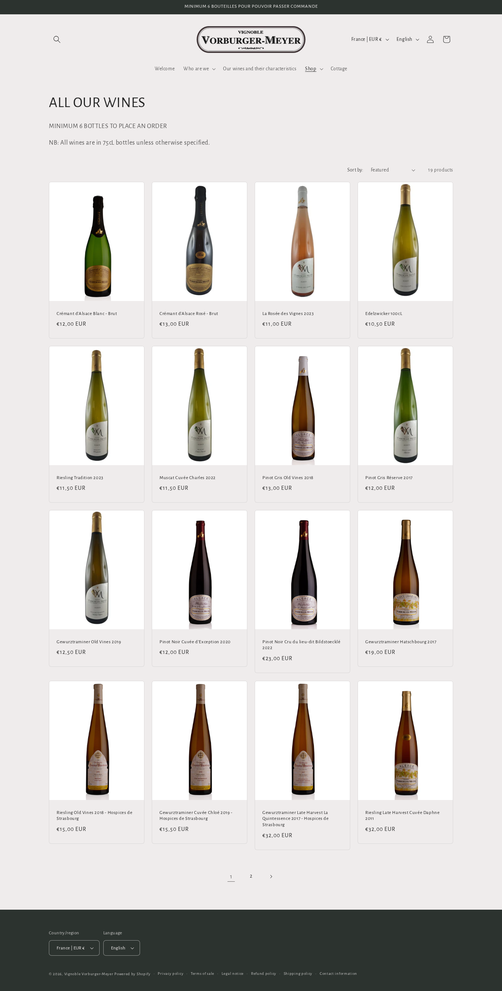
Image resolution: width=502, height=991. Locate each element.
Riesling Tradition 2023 (80, 477)
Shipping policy (298, 973)
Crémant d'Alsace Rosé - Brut (188, 313)
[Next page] (271, 876)
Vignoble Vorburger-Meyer (89, 974)
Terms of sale (202, 973)
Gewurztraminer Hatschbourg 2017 (401, 642)
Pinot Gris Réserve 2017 (389, 477)
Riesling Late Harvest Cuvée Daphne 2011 (402, 815)
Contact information (338, 973)
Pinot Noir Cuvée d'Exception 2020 (195, 642)
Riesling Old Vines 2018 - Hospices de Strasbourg (94, 815)
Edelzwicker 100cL (383, 313)
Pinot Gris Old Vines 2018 (287, 477)
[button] (57, 39)
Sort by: (355, 170)
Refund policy (263, 973)
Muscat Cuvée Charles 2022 (187, 477)
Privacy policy (170, 973)
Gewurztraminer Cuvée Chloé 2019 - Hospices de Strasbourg (196, 815)
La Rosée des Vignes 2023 (287, 313)
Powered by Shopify (132, 974)
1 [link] (231, 876)
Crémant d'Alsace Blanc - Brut (87, 313)
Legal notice (233, 973)
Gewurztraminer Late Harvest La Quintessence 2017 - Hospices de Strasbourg (295, 818)
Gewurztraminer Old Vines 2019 (89, 642)
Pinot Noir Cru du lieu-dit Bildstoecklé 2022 (301, 645)
